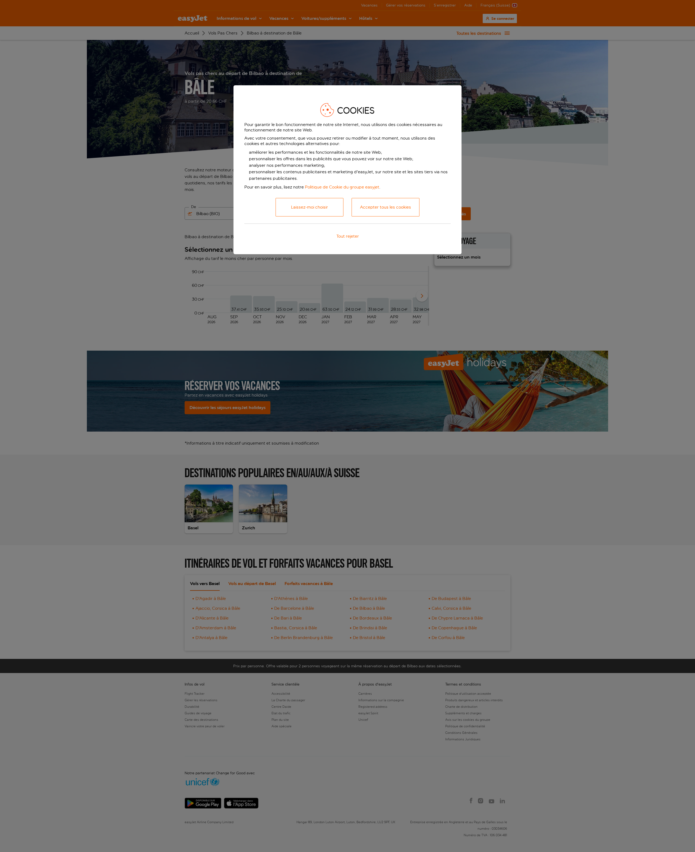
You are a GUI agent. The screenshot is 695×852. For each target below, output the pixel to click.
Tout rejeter (347, 236)
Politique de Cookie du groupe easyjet (342, 187)
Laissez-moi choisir (309, 207)
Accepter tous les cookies (385, 207)
